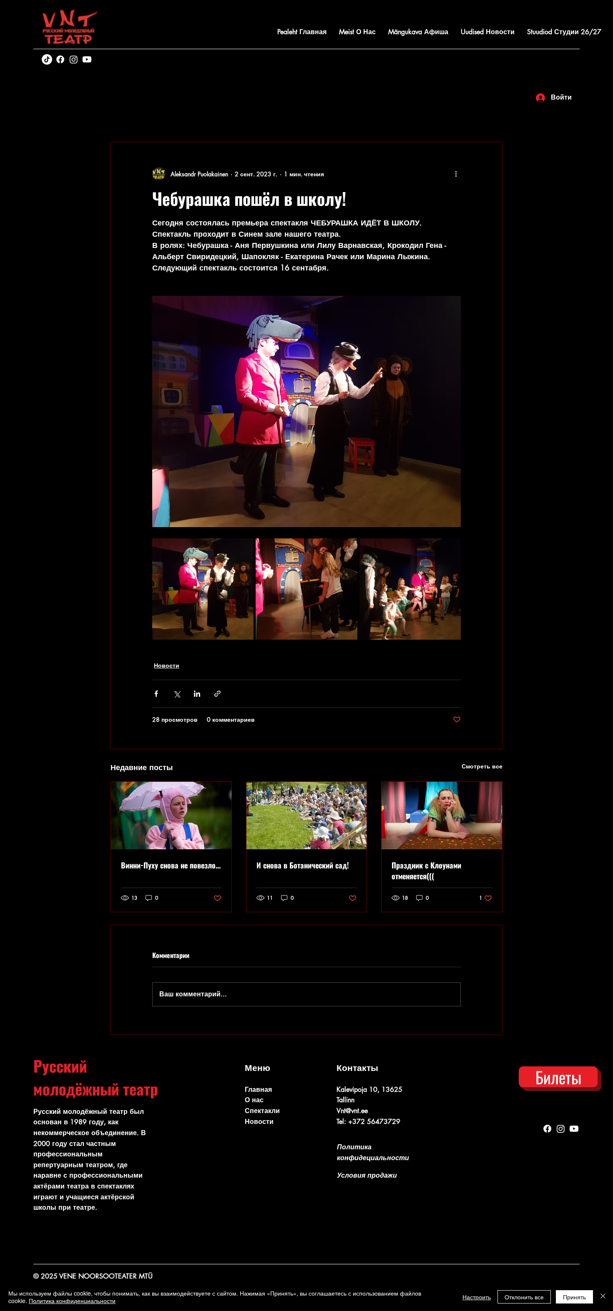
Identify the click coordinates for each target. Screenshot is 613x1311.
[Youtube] (87, 59)
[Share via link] (217, 694)
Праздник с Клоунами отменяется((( (426, 870)
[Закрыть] (603, 1296)
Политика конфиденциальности (72, 1300)
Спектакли (262, 1110)
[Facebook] (60, 59)
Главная (258, 1089)
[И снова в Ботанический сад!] (306, 815)
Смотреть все (482, 766)
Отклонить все (524, 1297)
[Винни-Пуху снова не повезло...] (171, 815)
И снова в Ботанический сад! (302, 865)
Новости (166, 665)
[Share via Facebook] (156, 694)
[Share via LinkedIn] (197, 694)
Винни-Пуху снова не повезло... (171, 865)
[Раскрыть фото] (203, 589)
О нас (254, 1100)
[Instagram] (73, 59)
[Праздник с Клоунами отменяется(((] (442, 815)
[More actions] (456, 174)
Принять (574, 1297)
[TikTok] (47, 59)
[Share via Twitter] (177, 694)
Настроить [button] (476, 1297)
